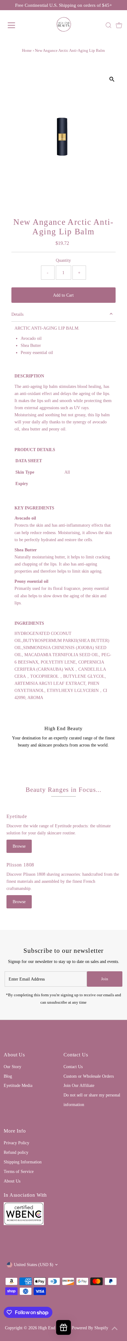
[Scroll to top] (115, 1328)
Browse (19, 846)
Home (27, 50)
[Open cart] (119, 25)
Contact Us (73, 1066)
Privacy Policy (16, 1142)
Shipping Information (23, 1161)
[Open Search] (108, 25)
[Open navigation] (18, 25)
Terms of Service (19, 1171)
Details (17, 314)
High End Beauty (53, 1327)
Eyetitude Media (18, 1085)
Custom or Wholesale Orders (88, 1076)
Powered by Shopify (90, 1327)
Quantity (63, 260)
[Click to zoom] (112, 79)
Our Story (12, 1066)
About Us (12, 1181)
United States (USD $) (33, 1264)
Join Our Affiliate (78, 1085)
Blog (8, 1076)
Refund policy (16, 1152)
